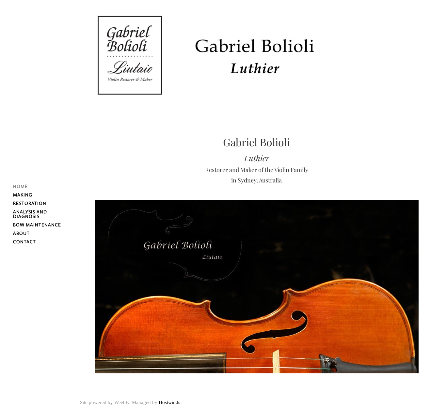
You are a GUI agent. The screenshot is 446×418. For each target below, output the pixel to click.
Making (22, 195)
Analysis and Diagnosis (30, 214)
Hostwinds (169, 402)
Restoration (29, 203)
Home (20, 186)
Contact (24, 242)
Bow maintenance (37, 225)
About (21, 233)
